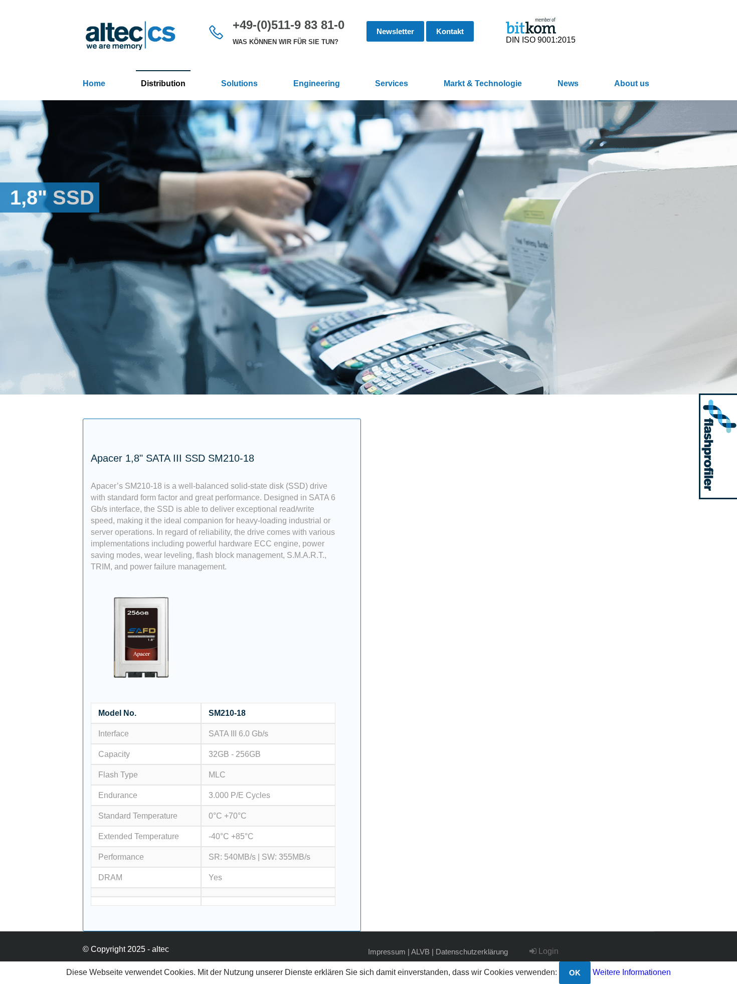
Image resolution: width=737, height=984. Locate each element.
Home (94, 83)
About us (631, 83)
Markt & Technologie (483, 83)
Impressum (387, 951)
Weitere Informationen (632, 972)
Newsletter (395, 31)
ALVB (420, 951)
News (568, 83)
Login (547, 951)
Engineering (316, 83)
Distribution (163, 83)
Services (391, 83)
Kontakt (450, 31)
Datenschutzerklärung (472, 951)
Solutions (239, 83)
